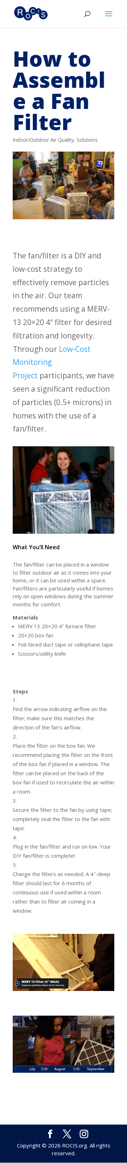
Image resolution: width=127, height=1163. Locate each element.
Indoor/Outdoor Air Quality (43, 139)
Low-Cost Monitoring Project (52, 362)
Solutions (87, 139)
